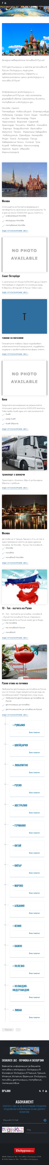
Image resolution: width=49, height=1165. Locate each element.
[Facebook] (43, 1091)
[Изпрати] (45, 1120)
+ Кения (17, 926)
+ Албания (18, 906)
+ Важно (17, 946)
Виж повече (34, 732)
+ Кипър (17, 865)
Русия (8, 1029)
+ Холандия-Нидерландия (21, 988)
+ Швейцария (20, 745)
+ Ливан (17, 1010)
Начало (21, 10)
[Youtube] (46, 1091)
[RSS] (40, 1091)
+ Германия (19, 825)
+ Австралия (20, 805)
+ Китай (17, 845)
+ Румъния (19, 725)
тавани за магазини (12, 338)
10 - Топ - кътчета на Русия (17, 608)
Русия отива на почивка (15, 683)
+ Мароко (18, 886)
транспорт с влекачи (13, 474)
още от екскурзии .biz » (15, 231)
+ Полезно (18, 966)
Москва (6, 201)
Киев (4, 399)
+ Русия (17, 785)
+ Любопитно (20, 765)
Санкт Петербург (11, 276)
